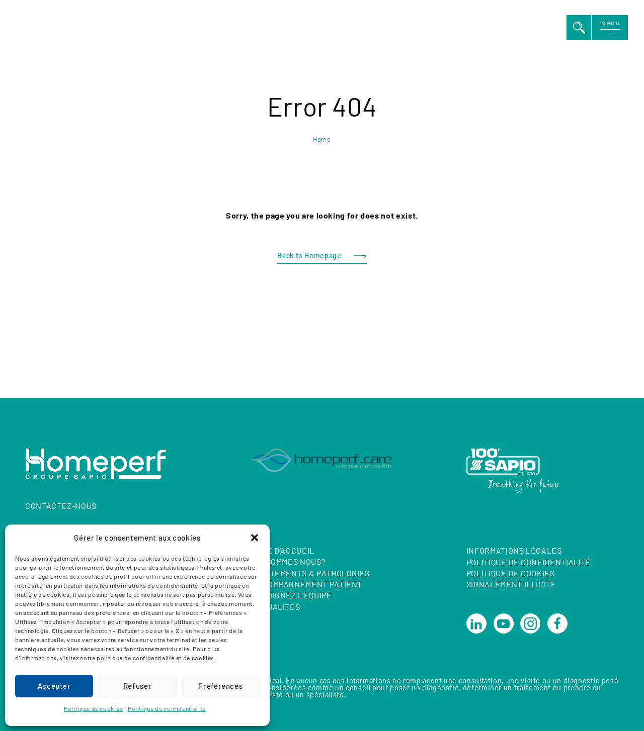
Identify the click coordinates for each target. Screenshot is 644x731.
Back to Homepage (309, 255)
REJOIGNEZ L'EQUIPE (292, 595)
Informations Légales (514, 550)
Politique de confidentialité (167, 708)
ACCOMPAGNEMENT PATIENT (307, 584)
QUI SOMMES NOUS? (288, 561)
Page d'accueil (283, 550)
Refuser (137, 685)
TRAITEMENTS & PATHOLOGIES (311, 573)
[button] (255, 538)
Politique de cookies (93, 708)
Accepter (54, 685)
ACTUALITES (276, 606)
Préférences (220, 685)
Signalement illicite (511, 584)
